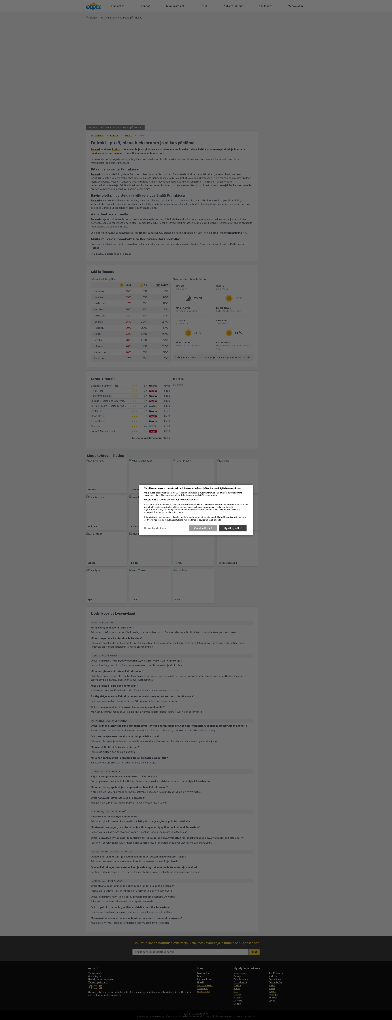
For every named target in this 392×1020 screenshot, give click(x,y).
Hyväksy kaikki (233, 528)
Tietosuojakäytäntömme (155, 528)
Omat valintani (203, 528)
